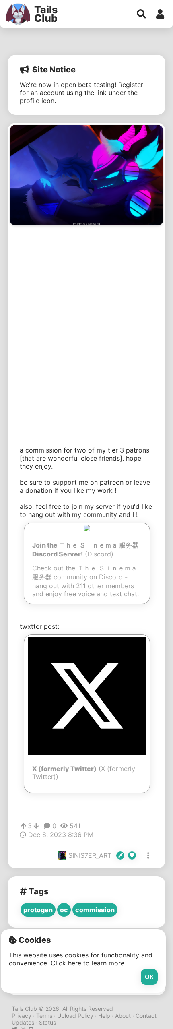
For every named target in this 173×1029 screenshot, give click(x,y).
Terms (44, 1015)
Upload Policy (75, 1015)
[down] (36, 826)
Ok (149, 977)
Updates (23, 1022)
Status (47, 1022)
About (123, 1015)
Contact (146, 1015)
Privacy (21, 1015)
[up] (23, 826)
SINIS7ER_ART (90, 855)
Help (104, 1015)
